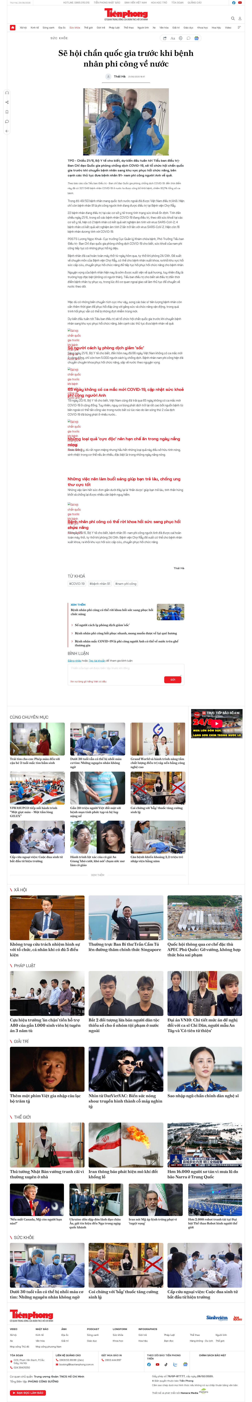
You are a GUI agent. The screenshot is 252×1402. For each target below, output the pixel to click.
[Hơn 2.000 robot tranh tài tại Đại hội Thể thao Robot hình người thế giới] (215, 1200)
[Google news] (187, 1365)
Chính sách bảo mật (212, 1355)
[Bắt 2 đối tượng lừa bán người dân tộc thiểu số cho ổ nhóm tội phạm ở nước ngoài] (126, 993)
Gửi (173, 679)
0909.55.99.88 (67, 1360)
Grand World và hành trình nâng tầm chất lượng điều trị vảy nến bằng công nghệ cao (158, 763)
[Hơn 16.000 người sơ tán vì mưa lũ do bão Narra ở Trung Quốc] (204, 1145)
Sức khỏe (75, 27)
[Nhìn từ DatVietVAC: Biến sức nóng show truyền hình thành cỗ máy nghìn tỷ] (126, 1069)
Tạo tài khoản (97, 660)
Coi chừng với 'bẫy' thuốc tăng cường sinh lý (157, 810)
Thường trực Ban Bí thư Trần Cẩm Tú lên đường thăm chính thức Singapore (125, 947)
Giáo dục (188, 27)
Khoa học (202, 27)
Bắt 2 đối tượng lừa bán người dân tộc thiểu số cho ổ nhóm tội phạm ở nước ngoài (124, 1025)
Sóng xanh (48, 27)
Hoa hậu (216, 27)
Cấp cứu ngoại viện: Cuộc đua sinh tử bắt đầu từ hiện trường (36, 859)
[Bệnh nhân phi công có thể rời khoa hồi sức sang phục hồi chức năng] (170, 612)
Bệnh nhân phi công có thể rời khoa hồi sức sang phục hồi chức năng (112, 612)
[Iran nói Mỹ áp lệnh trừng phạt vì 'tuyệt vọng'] (156, 1200)
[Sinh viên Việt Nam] (217, 1319)
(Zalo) (80, 1360)
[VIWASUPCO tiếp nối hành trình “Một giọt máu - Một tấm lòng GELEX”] (37, 788)
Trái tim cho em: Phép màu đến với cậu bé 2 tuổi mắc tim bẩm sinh (35, 761)
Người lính (143, 27)
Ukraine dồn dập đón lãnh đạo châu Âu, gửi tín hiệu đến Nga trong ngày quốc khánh (95, 1223)
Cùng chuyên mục (29, 717)
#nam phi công (125, 584)
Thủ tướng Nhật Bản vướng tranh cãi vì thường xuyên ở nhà (47, 1174)
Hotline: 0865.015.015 (76, 2)
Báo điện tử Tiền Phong (126, 14)
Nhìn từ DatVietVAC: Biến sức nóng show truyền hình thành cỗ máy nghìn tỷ (125, 1101)
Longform (120, 1329)
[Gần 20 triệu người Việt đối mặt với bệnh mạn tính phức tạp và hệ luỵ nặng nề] (97, 788)
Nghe (7, 92)
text (172, 38)
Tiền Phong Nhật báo (107, 2)
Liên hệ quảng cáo (68, 1355)
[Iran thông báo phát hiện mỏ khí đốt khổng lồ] (126, 1145)
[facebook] (234, 2)
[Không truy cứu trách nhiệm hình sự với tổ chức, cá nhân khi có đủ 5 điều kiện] (47, 917)
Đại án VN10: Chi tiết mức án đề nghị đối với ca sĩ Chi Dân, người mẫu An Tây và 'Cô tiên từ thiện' (202, 1025)
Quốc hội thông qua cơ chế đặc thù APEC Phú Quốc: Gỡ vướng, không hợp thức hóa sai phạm (204, 949)
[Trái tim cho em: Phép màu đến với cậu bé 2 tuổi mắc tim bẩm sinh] (37, 739)
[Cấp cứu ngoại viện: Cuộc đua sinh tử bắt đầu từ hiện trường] (37, 837)
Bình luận (7, 121)
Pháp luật (114, 27)
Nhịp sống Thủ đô (19, 1346)
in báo (180, 38)
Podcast (93, 1329)
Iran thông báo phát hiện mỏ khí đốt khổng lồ (123, 1174)
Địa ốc (62, 27)
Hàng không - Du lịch (201, 1340)
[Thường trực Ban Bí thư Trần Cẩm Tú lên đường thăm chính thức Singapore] (126, 917)
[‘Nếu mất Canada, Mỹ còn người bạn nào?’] (37, 1200)
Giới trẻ (101, 27)
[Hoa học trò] (237, 1319)
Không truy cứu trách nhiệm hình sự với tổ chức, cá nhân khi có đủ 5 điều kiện (45, 949)
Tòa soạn (177, 2)
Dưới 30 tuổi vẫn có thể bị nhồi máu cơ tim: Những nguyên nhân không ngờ (96, 763)
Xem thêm (239, 27)
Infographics (148, 1329)
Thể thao (129, 27)
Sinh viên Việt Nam (135, 2)
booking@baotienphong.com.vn (76, 1364)
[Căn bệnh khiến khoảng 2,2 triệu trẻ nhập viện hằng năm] (158, 837)
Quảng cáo (195, 2)
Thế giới (88, 27)
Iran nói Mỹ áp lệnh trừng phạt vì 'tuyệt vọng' (153, 1221)
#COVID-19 (77, 584)
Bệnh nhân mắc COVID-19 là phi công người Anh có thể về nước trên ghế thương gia (126, 643)
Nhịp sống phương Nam (48, 1346)
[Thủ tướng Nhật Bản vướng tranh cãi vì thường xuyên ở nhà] (47, 1145)
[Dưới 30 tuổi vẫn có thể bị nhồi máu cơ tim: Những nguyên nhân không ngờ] (97, 739)
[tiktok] (168, 1365)
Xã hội (23, 27)
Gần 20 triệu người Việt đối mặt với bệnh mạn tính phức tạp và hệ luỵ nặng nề (95, 812)
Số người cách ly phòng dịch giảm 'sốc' (106, 347)
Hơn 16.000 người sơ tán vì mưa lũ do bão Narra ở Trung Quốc (202, 1174)
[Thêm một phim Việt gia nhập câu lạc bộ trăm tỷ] (47, 1069)
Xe (154, 27)
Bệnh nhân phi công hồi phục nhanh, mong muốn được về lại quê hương (126, 633)
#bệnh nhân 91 (100, 584)
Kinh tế (35, 27)
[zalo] (177, 1365)
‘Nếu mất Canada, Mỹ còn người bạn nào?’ (36, 1221)
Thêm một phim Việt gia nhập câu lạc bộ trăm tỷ (45, 1098)
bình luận (188, 38)
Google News (196, 38)
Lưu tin (7, 112)
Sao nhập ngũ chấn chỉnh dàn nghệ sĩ (203, 1095)
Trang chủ (12, 27)
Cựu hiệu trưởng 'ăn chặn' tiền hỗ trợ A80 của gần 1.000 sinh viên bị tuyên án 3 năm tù (45, 1025)
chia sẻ (164, 38)
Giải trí (176, 27)
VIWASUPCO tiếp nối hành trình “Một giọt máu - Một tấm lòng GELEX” (33, 812)
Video (228, 27)
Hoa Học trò (159, 2)
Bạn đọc (168, 1340)
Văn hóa (164, 27)
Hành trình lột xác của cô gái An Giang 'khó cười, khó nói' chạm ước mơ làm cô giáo (97, 861)
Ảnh (64, 1329)
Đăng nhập (74, 660)
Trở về (7, 131)
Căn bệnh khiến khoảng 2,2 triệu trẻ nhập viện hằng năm (157, 859)
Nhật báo (42, 1329)
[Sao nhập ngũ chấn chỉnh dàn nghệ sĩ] (204, 1069)
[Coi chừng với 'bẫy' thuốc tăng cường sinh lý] (158, 788)
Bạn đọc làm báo (30, 1392)
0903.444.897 (113, 1360)
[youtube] (240, 2)
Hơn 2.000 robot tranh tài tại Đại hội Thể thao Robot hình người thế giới (212, 1223)
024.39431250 (22, 1367)
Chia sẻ (7, 102)
